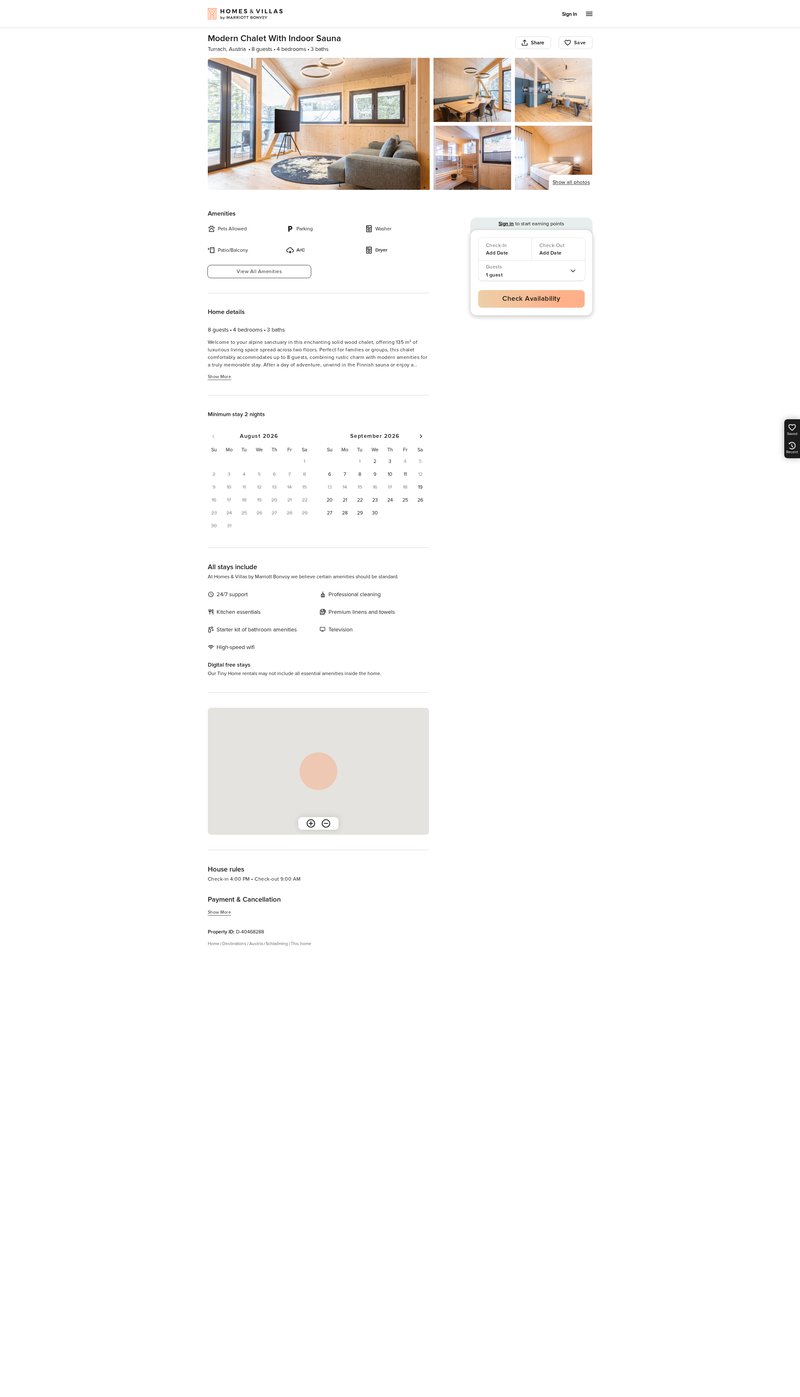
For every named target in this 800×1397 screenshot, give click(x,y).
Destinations (234, 943)
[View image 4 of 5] (472, 158)
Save (580, 43)
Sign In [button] (569, 14)
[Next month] (421, 436)
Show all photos (571, 182)
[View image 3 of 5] (554, 90)
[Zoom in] (311, 823)
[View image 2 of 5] (472, 90)
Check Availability (531, 298)
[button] (375, 461)
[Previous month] (213, 436)
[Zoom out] (326, 823)
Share (537, 43)
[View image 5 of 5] (554, 158)
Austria (256, 943)
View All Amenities (259, 271)
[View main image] (319, 124)
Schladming (277, 943)
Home (213, 943)
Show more (219, 376)
